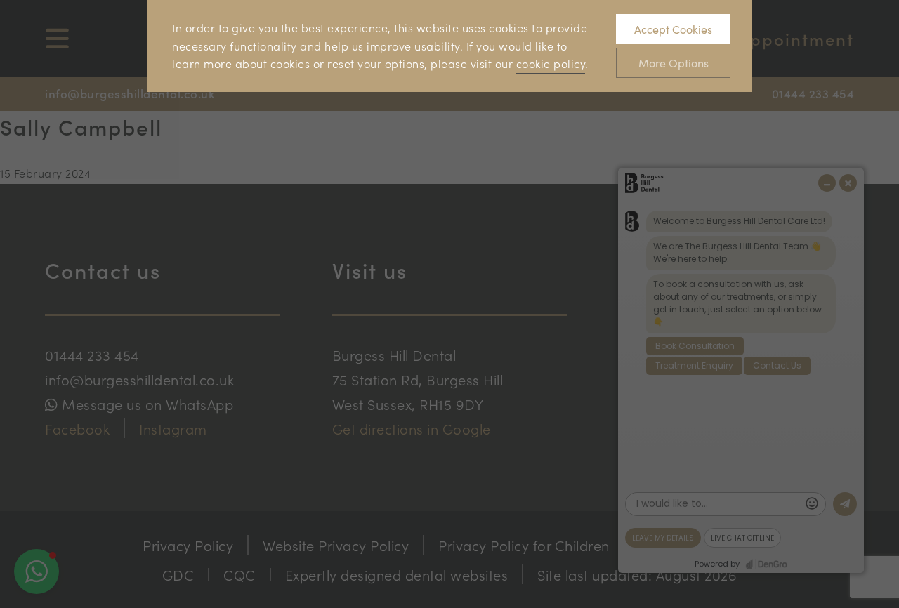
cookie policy (551, 63)
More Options (673, 62)
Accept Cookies (673, 29)
